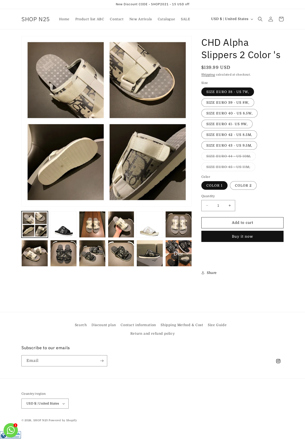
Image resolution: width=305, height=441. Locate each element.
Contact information (138, 325)
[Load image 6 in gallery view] (178, 224)
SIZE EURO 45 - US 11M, (230, 168)
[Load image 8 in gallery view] (63, 253)
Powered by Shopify (63, 420)
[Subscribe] (102, 360)
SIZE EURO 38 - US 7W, (227, 92)
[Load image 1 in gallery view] (34, 224)
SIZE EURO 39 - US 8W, (227, 102)
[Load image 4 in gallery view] (121, 224)
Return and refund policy (152, 333)
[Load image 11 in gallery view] (150, 253)
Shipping (208, 74)
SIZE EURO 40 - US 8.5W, (229, 113)
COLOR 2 (243, 185)
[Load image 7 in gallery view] (34, 253)
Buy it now (242, 236)
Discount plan (104, 325)
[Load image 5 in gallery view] (150, 224)
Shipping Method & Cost (182, 325)
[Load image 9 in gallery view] (92, 253)
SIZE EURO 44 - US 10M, (231, 157)
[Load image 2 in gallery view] (63, 224)
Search (81, 325)
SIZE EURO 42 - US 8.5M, (229, 135)
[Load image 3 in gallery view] (92, 224)
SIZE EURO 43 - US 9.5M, (229, 145)
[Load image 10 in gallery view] (121, 253)
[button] (260, 19)
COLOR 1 (214, 185)
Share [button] (212, 273)
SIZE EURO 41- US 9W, (227, 124)
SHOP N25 (40, 420)
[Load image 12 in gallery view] (178, 253)
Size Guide (217, 325)
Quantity (208, 196)
